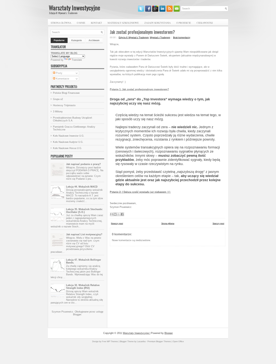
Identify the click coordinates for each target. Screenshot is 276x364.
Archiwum (94, 40)
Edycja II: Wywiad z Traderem (134, 37)
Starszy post (218, 223)
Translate (77, 59)
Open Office (178, 341)
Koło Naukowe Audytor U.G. (68, 142)
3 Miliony (58, 111)
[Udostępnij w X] (119, 214)
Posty (58, 73)
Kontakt (96, 22)
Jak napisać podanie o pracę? (83, 164)
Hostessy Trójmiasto (64, 105)
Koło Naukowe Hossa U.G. (67, 148)
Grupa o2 (58, 99)
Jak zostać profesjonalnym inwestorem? (142, 32)
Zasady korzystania (157, 22)
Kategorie (76, 40)
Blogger (77, 314)
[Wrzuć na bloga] (115, 214)
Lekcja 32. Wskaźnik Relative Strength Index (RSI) (83, 286)
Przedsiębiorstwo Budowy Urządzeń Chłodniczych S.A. (72, 119)
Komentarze (62, 78)
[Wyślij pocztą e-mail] (111, 214)
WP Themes (112, 341)
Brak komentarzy (181, 37)
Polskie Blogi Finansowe (66, 93)
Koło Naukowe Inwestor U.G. (68, 135)
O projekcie (183, 22)
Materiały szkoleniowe (123, 22)
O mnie (81, 22)
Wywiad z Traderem (160, 37)
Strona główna (61, 22)
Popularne (59, 40)
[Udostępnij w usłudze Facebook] (122, 214)
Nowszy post (117, 223)
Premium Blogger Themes (159, 341)
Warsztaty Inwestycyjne (74, 7)
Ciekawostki (205, 22)
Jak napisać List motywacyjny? (84, 234)
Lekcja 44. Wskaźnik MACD (81, 186)
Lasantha (141, 341)
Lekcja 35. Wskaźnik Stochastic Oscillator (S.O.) (84, 210)
